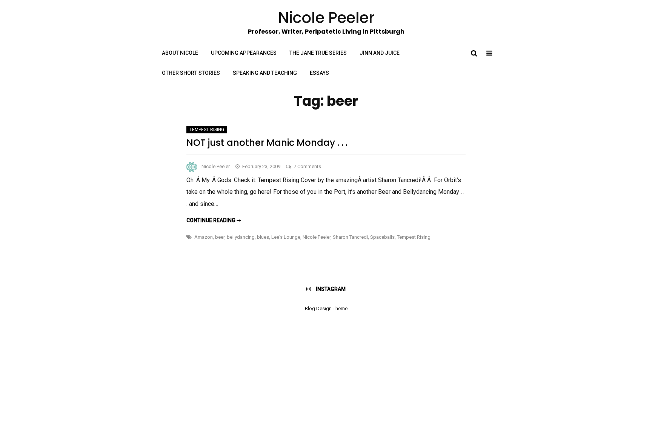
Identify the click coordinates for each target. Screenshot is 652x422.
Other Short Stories (191, 73)
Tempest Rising (206, 129)
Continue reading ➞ (213, 220)
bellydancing (241, 237)
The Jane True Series (318, 53)
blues (263, 237)
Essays (319, 73)
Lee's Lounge (285, 237)
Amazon (203, 237)
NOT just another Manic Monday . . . (267, 142)
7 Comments (307, 166)
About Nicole (180, 53)
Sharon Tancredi (350, 237)
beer (220, 237)
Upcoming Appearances (244, 53)
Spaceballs (382, 237)
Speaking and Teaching (265, 73)
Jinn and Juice (380, 53)
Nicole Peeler (215, 166)
